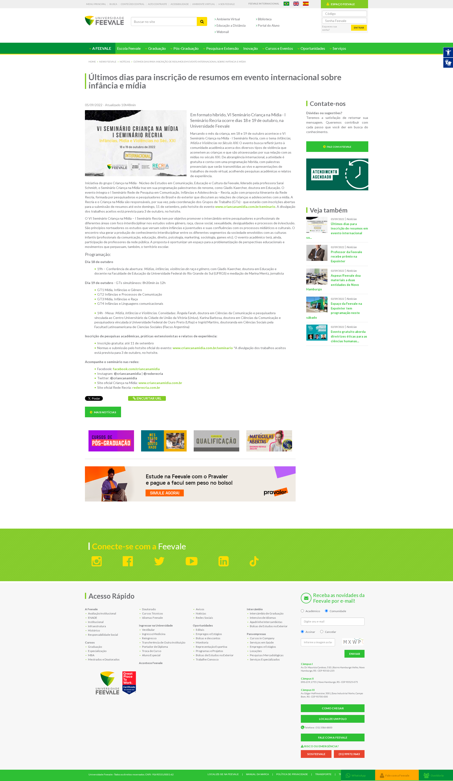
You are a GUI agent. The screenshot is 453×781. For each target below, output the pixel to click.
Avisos (199, 609)
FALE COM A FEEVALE (332, 737)
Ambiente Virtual (203, 4)
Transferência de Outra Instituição (163, 642)
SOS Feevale (227, 4)
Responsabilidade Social (103, 634)
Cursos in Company (261, 638)
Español (306, 4)
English (296, 4)
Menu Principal (96, 4)
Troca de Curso (151, 651)
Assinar (310, 632)
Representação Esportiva (211, 646)
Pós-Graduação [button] (186, 48)
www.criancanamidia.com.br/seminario (245, 207)
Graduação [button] (156, 48)
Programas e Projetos (209, 651)
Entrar (359, 27)
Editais (199, 629)
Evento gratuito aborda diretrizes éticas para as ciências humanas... (349, 336)
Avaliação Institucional (102, 613)
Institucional (96, 622)
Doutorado (149, 609)
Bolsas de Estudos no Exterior (214, 655)
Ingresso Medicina (153, 634)
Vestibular (148, 629)
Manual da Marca (257, 774)
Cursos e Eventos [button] (279, 48)
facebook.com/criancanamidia (136, 369)
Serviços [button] (339, 48)
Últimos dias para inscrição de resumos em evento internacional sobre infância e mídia (189, 61)
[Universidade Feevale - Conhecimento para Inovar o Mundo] (116, 682)
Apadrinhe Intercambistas (265, 622)
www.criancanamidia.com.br (160, 383)
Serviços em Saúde (261, 642)
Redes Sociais (204, 617)
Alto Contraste (157, 4)
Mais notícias (104, 412)
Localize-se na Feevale (223, 774)
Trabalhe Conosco (206, 659)
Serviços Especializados (264, 659)
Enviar (354, 654)
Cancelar (330, 632)
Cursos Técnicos (152, 613)
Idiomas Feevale (152, 617)
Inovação (250, 48)
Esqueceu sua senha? (329, 28)
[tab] (358, 775)
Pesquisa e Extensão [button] (222, 48)
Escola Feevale (129, 48)
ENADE (92, 617)
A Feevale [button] (101, 48)
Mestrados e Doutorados (104, 659)
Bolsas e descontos (207, 638)
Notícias (125, 61)
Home (92, 61)
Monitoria (201, 642)
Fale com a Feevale (339, 146)
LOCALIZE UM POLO (333, 719)
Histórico (94, 630)
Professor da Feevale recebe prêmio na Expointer (346, 256)
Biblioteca (264, 19)
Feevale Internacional (263, 3)
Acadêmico (313, 611)
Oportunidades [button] (312, 48)
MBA (91, 655)
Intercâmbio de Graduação (266, 613)
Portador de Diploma (155, 646)
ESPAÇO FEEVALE (343, 4)
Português (286, 4)
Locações (255, 651)
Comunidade (338, 611)
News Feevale (107, 61)
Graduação (95, 646)
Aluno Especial (151, 655)
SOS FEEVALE (316, 754)
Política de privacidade (292, 774)
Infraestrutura (97, 626)
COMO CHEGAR (333, 708)
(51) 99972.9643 (349, 754)
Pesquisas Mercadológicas (266, 655)
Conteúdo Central (132, 4)
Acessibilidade (180, 4)
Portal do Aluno (268, 25)
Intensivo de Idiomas (262, 617)
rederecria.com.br (146, 387)
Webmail (222, 32)
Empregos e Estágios (208, 634)
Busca (113, 4)
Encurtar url (148, 398)
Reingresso (149, 638)
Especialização (97, 651)
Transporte (323, 774)
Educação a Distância (231, 25)
